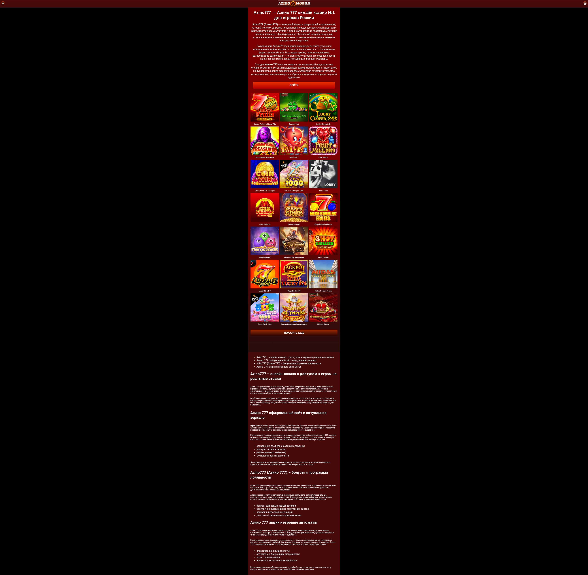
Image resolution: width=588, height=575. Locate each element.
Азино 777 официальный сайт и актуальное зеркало (286, 360)
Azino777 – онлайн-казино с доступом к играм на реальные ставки (295, 357)
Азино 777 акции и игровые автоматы (278, 366)
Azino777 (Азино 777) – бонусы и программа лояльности (288, 363)
